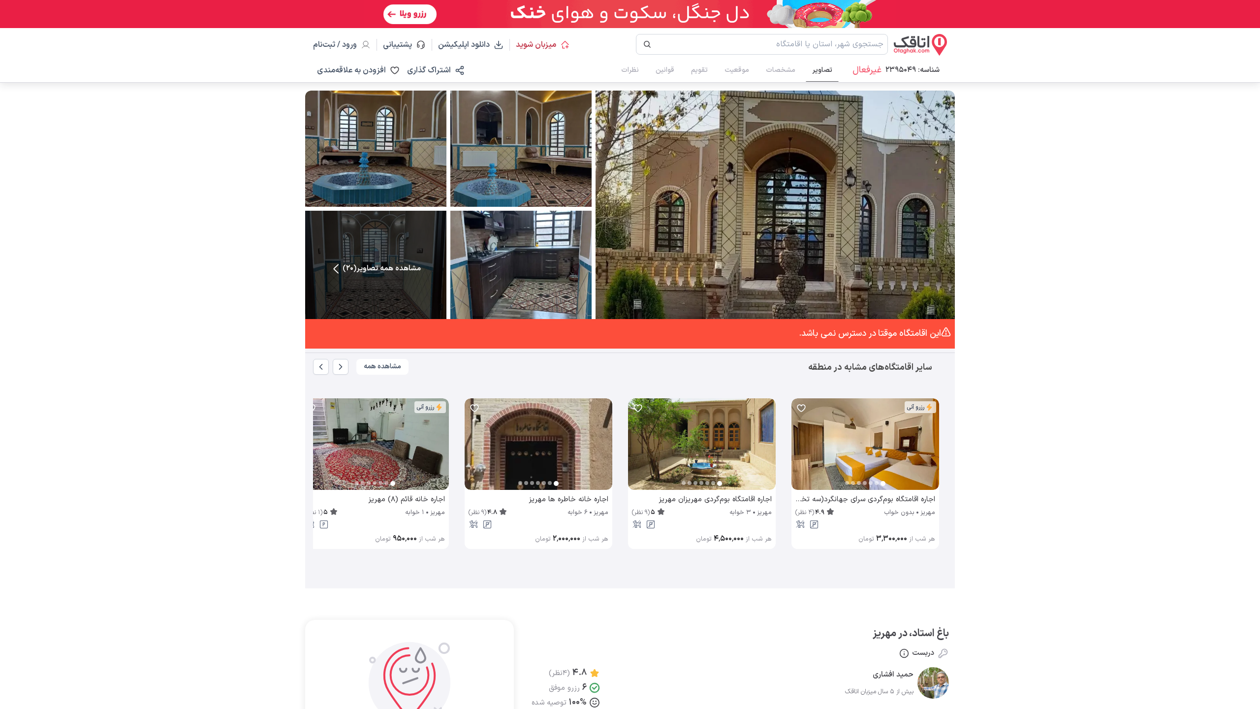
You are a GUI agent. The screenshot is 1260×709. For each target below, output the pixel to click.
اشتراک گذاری (429, 70)
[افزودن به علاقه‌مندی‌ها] (801, 408)
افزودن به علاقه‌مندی (351, 70)
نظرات (630, 70)
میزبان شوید (536, 45)
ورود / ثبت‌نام (335, 45)
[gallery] (799, 449)
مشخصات (780, 70)
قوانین (665, 70)
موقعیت (736, 70)
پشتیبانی (402, 45)
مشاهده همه (382, 366)
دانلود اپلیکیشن (464, 45)
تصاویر (822, 70)
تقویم (699, 70)
